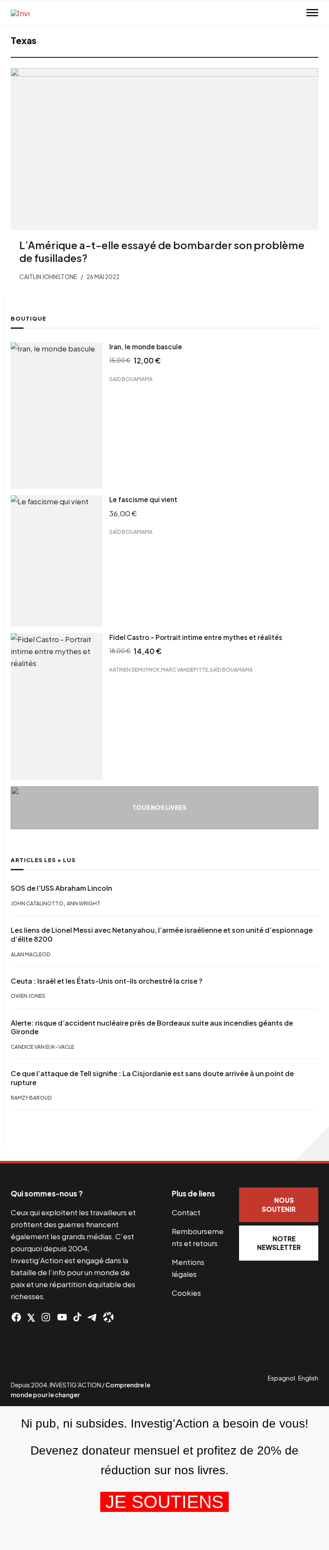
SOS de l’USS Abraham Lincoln (61, 888)
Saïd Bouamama (131, 379)
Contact (186, 1212)
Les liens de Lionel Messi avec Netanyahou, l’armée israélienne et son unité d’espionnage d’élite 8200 (162, 934)
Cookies (186, 1292)
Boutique (28, 318)
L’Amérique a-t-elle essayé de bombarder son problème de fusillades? (162, 251)
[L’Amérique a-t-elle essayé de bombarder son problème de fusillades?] (164, 149)
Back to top (312, 1144)
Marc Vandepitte (184, 669)
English (308, 1378)
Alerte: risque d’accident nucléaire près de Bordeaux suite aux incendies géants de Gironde (152, 1027)
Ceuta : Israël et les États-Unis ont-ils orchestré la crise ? (107, 981)
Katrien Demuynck (134, 669)
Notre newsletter (279, 1243)
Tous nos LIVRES (159, 807)
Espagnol (281, 1378)
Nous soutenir (279, 1204)
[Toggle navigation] (312, 13)
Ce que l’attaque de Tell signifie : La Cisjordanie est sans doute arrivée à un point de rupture (152, 1078)
